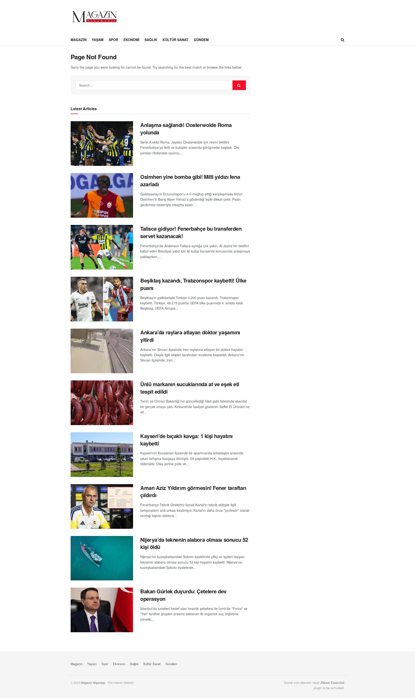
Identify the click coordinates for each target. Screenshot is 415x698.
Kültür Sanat (176, 39)
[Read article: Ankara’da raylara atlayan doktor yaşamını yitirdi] (102, 351)
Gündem (201, 39)
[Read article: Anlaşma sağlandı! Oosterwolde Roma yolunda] (102, 143)
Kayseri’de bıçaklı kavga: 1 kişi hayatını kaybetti (186, 439)
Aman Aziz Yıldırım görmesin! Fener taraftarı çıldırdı (193, 491)
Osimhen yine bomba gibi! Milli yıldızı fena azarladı (190, 180)
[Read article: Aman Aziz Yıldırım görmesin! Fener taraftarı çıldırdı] (102, 506)
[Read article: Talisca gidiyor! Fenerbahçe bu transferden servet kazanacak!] (102, 247)
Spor (113, 39)
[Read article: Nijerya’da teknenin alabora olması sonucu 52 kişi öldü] (102, 558)
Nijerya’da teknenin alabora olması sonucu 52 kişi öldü (194, 543)
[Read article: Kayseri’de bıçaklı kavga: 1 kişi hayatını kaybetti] (102, 454)
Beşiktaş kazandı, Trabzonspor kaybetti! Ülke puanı (193, 284)
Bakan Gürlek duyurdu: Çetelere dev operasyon (183, 594)
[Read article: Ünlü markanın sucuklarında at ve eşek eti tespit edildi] (102, 402)
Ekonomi (131, 39)
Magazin (78, 39)
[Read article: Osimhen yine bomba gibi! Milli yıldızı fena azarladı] (102, 195)
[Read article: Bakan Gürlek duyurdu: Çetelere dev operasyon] (102, 610)
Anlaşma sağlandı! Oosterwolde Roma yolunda (186, 128)
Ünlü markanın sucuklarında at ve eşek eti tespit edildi (189, 387)
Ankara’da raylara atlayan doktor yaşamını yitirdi (190, 335)
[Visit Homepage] (95, 17)
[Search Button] (342, 40)
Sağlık (151, 39)
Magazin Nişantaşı (93, 682)
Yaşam (98, 39)
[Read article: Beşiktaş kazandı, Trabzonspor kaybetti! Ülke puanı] (102, 299)
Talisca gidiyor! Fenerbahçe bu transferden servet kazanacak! (191, 232)
